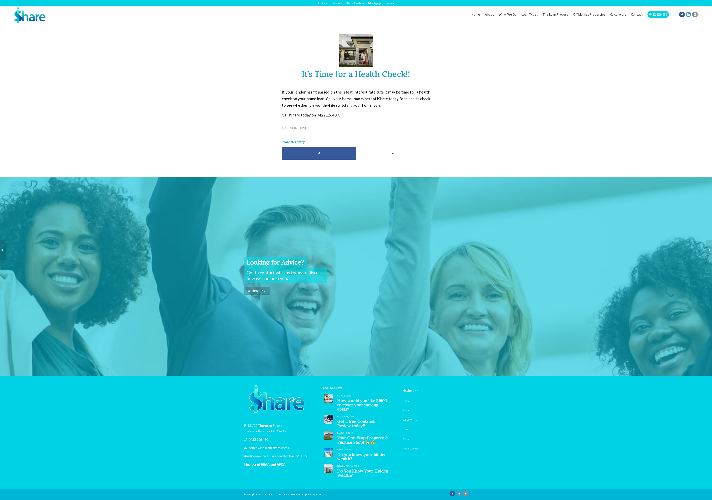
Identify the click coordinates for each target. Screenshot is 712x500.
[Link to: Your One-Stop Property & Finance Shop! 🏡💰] (328, 435)
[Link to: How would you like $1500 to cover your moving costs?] (328, 398)
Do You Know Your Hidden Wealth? (362, 473)
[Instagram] (695, 14)
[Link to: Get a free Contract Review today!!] (328, 419)
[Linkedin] (688, 14)
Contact (407, 439)
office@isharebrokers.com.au (270, 448)
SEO (312, 494)
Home (406, 400)
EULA (263, 494)
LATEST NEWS (332, 387)
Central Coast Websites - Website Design (288, 494)
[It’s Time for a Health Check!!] (356, 50)
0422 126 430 (258, 439)
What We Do (410, 420)
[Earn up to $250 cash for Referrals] (3, 250)
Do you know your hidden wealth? (362, 456)
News (406, 429)
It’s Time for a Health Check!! (356, 74)
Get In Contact (257, 290)
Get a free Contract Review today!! (356, 423)
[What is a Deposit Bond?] (709, 250)
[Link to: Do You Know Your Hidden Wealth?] (328, 468)
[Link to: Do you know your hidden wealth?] (328, 452)
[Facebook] (682, 14)
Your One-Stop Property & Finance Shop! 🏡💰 (362, 440)
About (406, 410)
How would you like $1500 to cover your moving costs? (362, 405)
